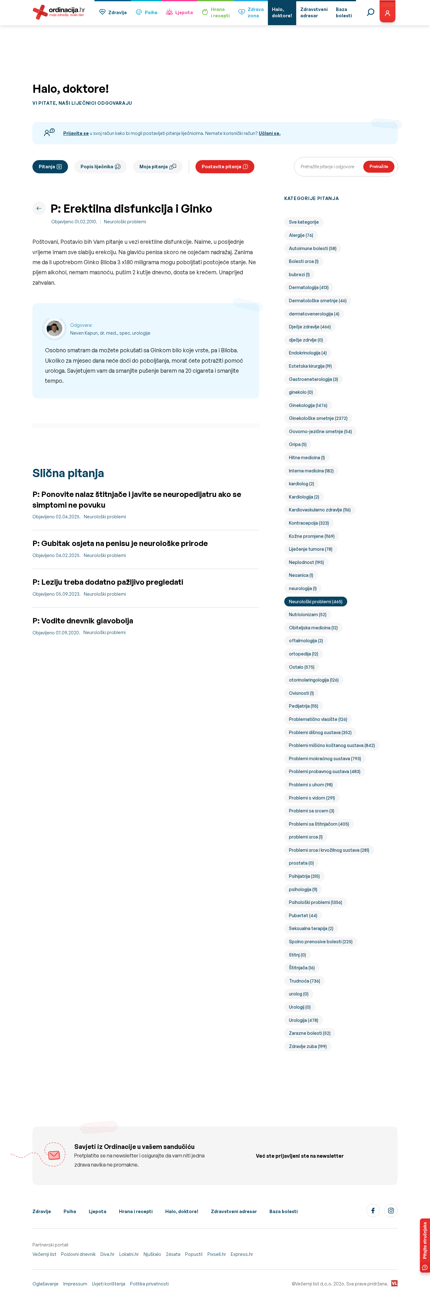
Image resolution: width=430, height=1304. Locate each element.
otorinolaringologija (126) (314, 680)
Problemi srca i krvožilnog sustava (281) (329, 850)
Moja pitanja (153, 166)
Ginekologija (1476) (308, 405)
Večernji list (44, 1254)
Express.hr (242, 1254)
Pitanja (47, 166)
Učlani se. (269, 133)
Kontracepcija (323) (309, 523)
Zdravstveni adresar (234, 1211)
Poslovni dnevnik (78, 1254)
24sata (173, 1254)
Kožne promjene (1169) (312, 536)
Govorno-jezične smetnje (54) (320, 431)
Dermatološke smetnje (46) (318, 300)
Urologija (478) (303, 1020)
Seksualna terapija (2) (311, 928)
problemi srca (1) (306, 836)
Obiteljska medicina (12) (313, 627)
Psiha (151, 12)
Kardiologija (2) (304, 496)
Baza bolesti (283, 1211)
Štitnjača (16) (302, 967)
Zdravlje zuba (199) (308, 1046)
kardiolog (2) (301, 483)
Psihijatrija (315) (304, 876)
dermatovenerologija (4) (314, 313)
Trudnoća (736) (304, 981)
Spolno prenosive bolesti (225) (321, 941)
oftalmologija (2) (306, 640)
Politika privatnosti (149, 1283)
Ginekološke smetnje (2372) (318, 418)
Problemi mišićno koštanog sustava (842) (332, 745)
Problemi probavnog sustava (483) (324, 771)
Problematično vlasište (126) (318, 719)
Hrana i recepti (136, 1211)
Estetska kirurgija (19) (310, 366)
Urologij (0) (300, 1007)
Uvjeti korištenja (108, 1283)
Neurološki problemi (125, 221)
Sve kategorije (304, 222)
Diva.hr (107, 1254)
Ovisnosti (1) (301, 693)
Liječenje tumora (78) (310, 549)
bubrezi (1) (299, 274)
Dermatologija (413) (309, 287)
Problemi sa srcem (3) (311, 810)
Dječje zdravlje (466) (310, 326)
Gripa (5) (298, 444)
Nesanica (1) (301, 575)
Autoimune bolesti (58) (313, 248)
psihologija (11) (303, 889)
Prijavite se (76, 133)
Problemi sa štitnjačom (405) (319, 824)
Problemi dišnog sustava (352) (320, 732)
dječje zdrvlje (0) (306, 340)
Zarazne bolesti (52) (310, 1033)
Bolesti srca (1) (304, 261)
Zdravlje (117, 12)
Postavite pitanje (221, 166)
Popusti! (194, 1254)
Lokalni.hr (129, 1254)
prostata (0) (301, 863)
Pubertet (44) (303, 915)
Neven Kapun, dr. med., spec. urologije (110, 333)
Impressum (75, 1283)
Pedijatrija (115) (303, 706)
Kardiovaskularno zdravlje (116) (320, 509)
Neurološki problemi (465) (315, 601)
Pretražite (379, 166)
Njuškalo (152, 1254)
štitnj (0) (297, 954)
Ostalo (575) (301, 667)
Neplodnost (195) (306, 562)
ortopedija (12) (303, 653)
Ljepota (184, 12)
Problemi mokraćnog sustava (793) (325, 758)
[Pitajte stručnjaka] (425, 1245)
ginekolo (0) (301, 392)
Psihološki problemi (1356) (315, 902)
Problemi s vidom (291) (312, 797)
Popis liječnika (97, 166)
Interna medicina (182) (311, 470)
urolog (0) (298, 993)
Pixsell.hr (216, 1254)
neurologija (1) (303, 588)
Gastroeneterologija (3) (313, 379)
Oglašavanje (45, 1283)
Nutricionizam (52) (307, 614)
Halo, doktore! (181, 1211)
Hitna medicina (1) (307, 457)
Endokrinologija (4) (308, 352)
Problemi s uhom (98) (311, 784)
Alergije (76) (301, 235)
